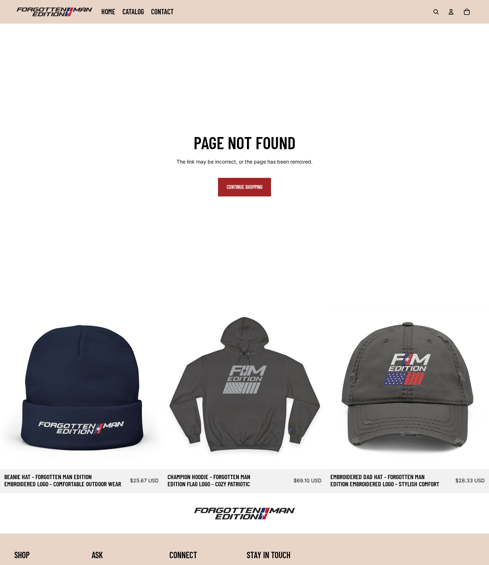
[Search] (436, 12)
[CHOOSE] (151, 458)
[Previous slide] (10, 387)
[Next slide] (152, 387)
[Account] (451, 12)
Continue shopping (244, 187)
